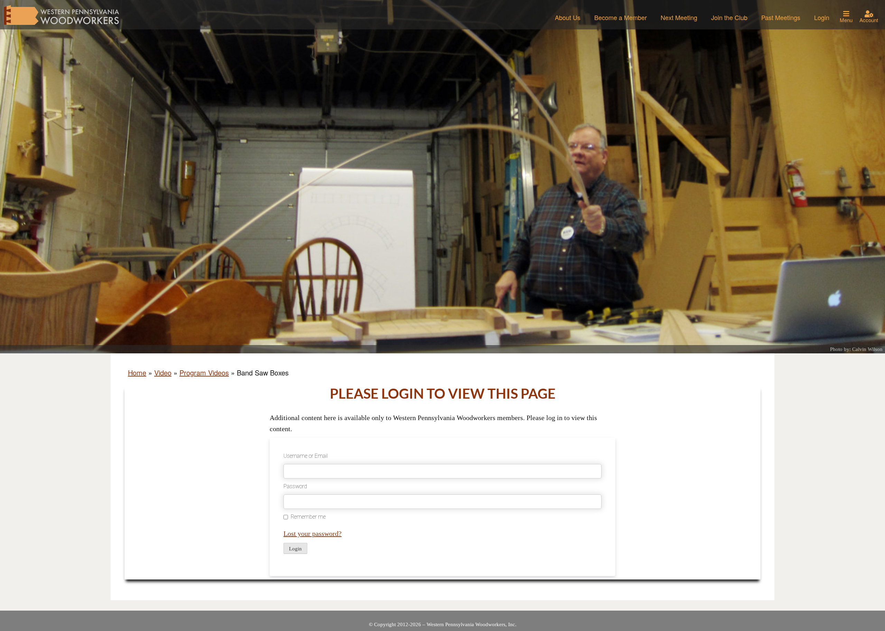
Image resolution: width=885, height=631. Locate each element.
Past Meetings (780, 17)
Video (162, 373)
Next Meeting (679, 17)
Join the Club (729, 17)
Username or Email (305, 456)
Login (821, 17)
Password (295, 486)
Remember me (308, 516)
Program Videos (204, 373)
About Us (567, 17)
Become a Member (620, 17)
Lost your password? (312, 533)
